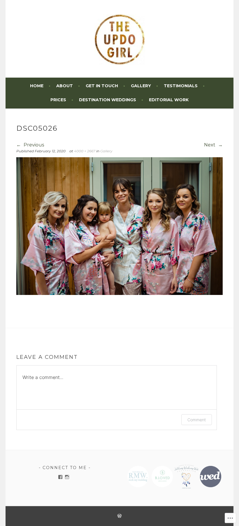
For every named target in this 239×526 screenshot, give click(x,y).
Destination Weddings (107, 99)
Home (36, 85)
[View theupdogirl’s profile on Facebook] (60, 477)
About (64, 85)
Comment (196, 419)
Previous (33, 145)
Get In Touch (102, 85)
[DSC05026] (119, 293)
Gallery (141, 85)
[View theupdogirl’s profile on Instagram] (67, 477)
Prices (58, 99)
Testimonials (181, 85)
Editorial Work (169, 99)
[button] (138, 476)
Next (210, 145)
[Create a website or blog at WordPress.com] (119, 516)
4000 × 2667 (84, 151)
